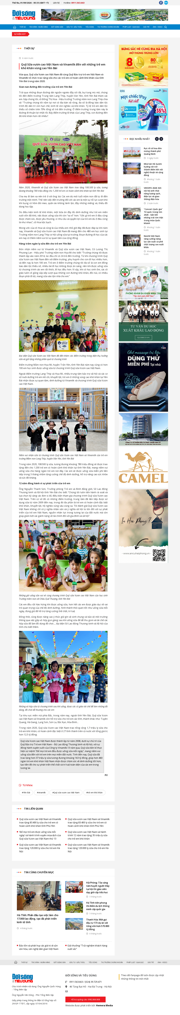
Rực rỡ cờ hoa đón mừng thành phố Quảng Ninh (153, 151)
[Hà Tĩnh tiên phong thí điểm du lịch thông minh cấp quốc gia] (74, 907)
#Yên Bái (26, 792)
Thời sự (23, 27)
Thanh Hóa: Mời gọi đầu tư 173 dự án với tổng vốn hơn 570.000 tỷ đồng (97, 924)
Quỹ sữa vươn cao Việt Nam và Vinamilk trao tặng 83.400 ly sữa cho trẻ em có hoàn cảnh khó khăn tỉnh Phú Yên (40, 822)
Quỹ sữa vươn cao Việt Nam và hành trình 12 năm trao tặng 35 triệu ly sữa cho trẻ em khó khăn (87, 835)
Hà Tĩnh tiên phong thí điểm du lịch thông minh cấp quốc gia (97, 906)
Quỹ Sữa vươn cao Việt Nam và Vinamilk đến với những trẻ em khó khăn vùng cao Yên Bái (63, 66)
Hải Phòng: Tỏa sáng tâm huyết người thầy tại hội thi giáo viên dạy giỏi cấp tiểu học (98, 887)
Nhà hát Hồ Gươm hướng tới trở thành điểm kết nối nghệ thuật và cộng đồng (153, 169)
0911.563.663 (76, 981)
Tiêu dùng (90, 27)
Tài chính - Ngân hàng (38, 27)
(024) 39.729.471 (93, 981)
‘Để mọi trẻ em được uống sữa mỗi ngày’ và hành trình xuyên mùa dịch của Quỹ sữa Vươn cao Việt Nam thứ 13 (40, 835)
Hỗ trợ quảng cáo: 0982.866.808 (85, 999)
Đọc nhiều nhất (140, 139)
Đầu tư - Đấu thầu (74, 27)
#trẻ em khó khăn (94, 792)
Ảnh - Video (157, 27)
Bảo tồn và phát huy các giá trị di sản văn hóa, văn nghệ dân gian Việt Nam (38, 947)
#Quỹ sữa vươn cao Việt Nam (65, 792)
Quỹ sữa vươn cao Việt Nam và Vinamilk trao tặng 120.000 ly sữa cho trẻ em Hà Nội (40, 848)
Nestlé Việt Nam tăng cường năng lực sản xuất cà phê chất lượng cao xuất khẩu (154, 242)
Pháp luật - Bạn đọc (131, 27)
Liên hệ (56, 2)
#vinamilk (41, 792)
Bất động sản (57, 27)
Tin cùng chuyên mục (39, 872)
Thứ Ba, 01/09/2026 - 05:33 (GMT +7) (30, 2)
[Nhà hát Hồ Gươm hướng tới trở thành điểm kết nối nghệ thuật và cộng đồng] (132, 168)
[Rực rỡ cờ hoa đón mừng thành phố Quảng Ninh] (132, 153)
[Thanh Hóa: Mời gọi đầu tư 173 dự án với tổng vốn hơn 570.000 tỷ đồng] (74, 924)
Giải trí (146, 27)
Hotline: (74, 2)
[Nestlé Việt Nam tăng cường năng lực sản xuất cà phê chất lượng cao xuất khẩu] (132, 240)
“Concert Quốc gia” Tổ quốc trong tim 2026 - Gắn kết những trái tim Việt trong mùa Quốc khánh (153, 216)
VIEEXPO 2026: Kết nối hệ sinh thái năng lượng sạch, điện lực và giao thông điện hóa (152, 193)
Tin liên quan (33, 808)
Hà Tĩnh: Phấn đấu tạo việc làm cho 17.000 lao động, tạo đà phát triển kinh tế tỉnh (37, 918)
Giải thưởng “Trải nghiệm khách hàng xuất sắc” (87, 947)
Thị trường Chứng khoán (108, 27)
